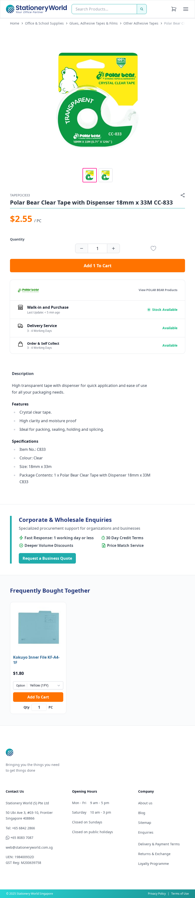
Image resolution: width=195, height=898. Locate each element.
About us (145, 803)
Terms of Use (180, 894)
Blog (141, 813)
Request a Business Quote (47, 558)
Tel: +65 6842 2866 (20, 828)
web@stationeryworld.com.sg (29, 847)
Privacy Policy (157, 894)
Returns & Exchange (154, 854)
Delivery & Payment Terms (159, 844)
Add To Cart (38, 697)
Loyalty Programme (153, 863)
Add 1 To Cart (98, 265)
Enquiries (145, 832)
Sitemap (144, 822)
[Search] (142, 9)
